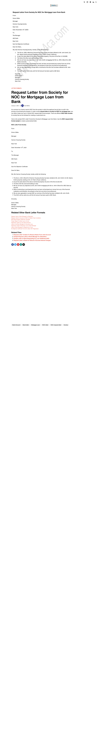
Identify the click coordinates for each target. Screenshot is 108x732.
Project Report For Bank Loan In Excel (20, 221)
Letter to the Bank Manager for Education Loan (22, 224)
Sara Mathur (27, 105)
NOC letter (45, 325)
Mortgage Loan (35, 325)
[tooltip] (84, 2)
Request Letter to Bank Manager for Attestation (22, 216)
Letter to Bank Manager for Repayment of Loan (22, 227)
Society (66, 325)
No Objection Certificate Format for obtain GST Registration (25, 228)
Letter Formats (16, 88)
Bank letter (26, 325)
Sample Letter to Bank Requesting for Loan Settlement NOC (31, 238)
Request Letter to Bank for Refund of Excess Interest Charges (32, 240)
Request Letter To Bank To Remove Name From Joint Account (32, 235)
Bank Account (16, 325)
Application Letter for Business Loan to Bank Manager (23, 225)
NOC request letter (56, 325)
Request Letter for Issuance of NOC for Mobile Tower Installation (26, 218)
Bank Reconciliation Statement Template (20, 219)
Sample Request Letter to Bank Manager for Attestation (30, 236)
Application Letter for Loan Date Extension (21, 222)
